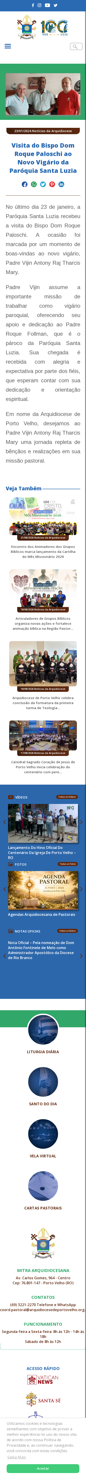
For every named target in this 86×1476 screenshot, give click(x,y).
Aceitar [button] (43, 1468)
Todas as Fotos (68, 863)
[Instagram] (40, 5)
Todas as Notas (67, 930)
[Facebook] (33, 5)
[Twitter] (56, 5)
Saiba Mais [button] (16, 1457)
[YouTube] (47, 5)
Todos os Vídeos (67, 796)
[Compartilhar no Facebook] (25, 185)
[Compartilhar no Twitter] (43, 185)
